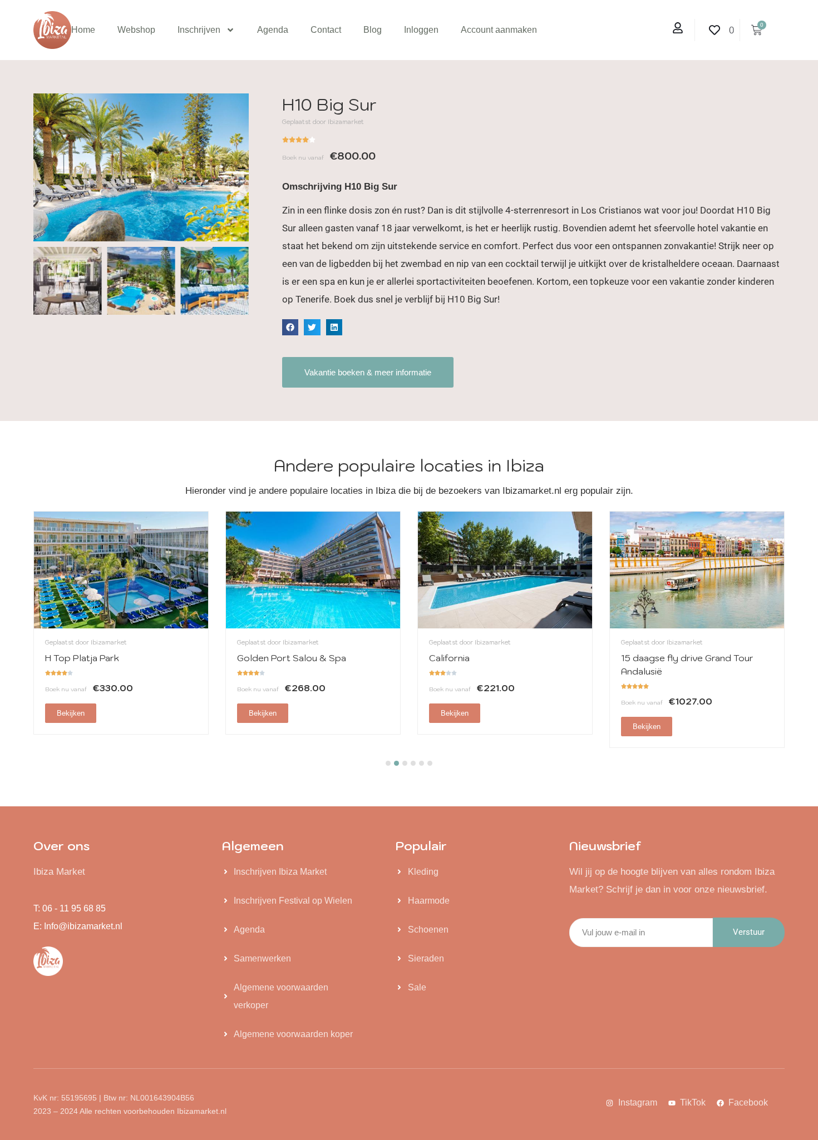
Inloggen (421, 29)
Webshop (136, 29)
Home (83, 29)
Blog (372, 29)
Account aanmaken (499, 29)
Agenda (272, 29)
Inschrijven (199, 29)
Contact (326, 29)
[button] (290, 327)
